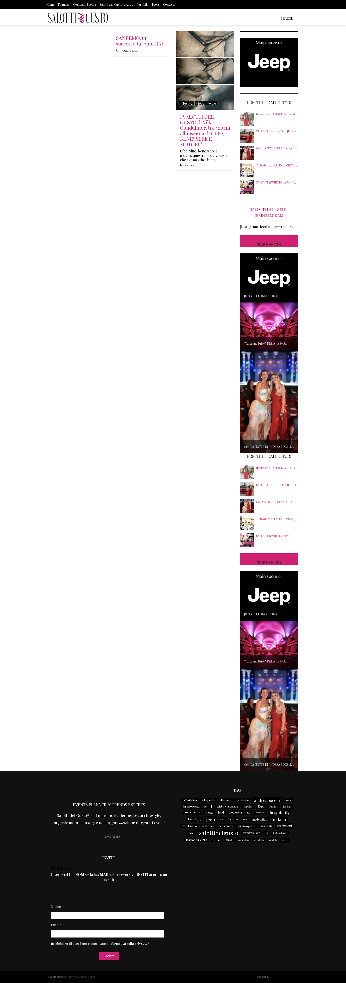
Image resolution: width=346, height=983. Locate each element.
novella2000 (189, 826)
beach (288, 800)
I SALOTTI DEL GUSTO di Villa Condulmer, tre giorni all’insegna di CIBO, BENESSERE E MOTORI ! (205, 130)
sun (266, 832)
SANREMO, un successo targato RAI (139, 40)
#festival (187, 103)
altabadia (243, 800)
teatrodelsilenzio (196, 840)
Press (156, 4)
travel (229, 840)
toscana (216, 840)
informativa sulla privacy (127, 943)
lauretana (233, 819)
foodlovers (235, 812)
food (221, 812)
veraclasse (259, 839)
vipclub (273, 840)
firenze (209, 812)
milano (279, 819)
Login (93, 976)
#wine (211, 103)
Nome (57, 906)
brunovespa (191, 806)
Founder (64, 4)
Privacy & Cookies (79, 976)
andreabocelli (267, 800)
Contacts (169, 4)
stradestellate (251, 833)
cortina (248, 806)
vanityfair (243, 840)
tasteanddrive (280, 832)
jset (222, 819)
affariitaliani (190, 800)
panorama (208, 826)
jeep (210, 819)
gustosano (260, 812)
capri (208, 806)
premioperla (246, 826)
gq (248, 812)
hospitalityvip (194, 819)
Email (57, 925)
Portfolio (142, 4)
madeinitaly (260, 819)
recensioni (284, 826)
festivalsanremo (192, 812)
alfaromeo (226, 800)
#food (200, 103)
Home (50, 4)
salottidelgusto (218, 833)
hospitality (280, 812)
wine (285, 840)
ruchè (191, 833)
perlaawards (226, 826)
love (245, 819)
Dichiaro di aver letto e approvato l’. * (101, 943)
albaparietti (208, 800)
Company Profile (84, 4)
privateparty (266, 825)
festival (287, 806)
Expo (261, 806)
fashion (273, 806)
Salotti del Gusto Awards (116, 4)
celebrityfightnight (227, 806)
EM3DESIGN (280, 977)
